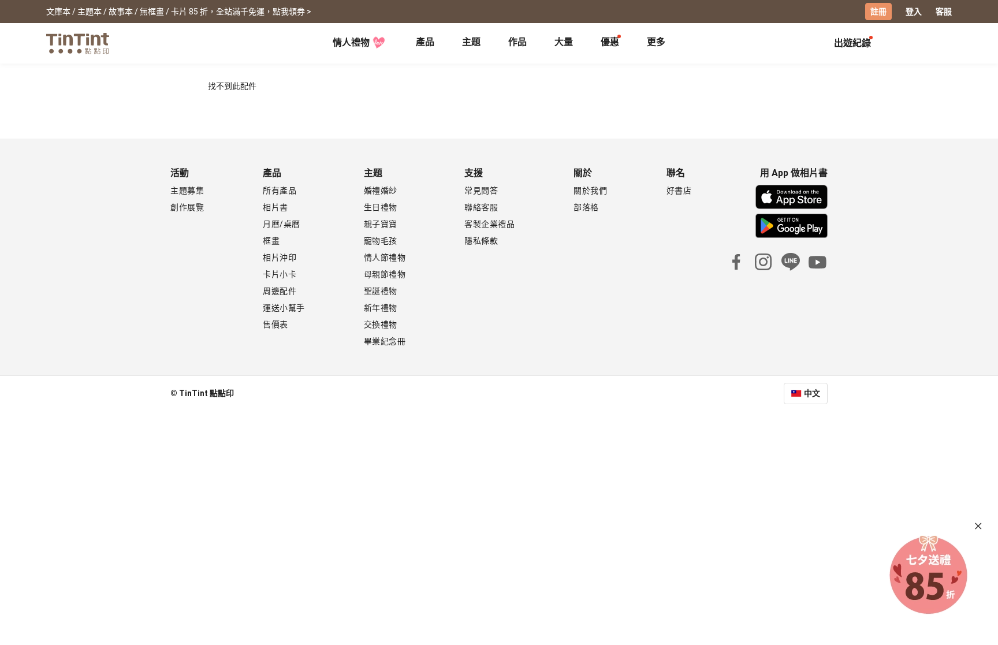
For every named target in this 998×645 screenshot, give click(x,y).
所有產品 (279, 190)
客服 (944, 11)
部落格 (586, 207)
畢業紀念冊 (385, 341)
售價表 (275, 324)
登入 (914, 11)
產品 (425, 41)
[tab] (425, 43)
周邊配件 (279, 291)
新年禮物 (380, 307)
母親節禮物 (385, 274)
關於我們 (590, 190)
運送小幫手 (284, 307)
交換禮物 (380, 324)
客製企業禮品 (489, 224)
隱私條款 (481, 240)
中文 (812, 393)
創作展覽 (187, 207)
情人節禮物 (385, 257)
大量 (563, 41)
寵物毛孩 (380, 240)
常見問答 (481, 190)
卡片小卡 (279, 274)
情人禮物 (351, 42)
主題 (471, 41)
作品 (517, 41)
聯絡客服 (481, 207)
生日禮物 (380, 207)
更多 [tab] (656, 41)
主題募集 (187, 190)
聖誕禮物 (380, 291)
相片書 (275, 207)
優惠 (610, 41)
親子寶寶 (380, 224)
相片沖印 (279, 257)
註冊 (878, 11)
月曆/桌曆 (281, 224)
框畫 (271, 240)
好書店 (679, 190)
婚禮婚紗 (380, 190)
